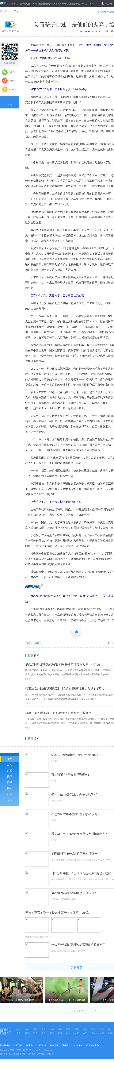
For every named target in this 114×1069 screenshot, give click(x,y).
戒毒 (37, 643)
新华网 (3, 11)
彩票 (52, 1033)
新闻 (9, 764)
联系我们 (30, 1045)
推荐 (9, 758)
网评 (9, 782)
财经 (9, 770)
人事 (52, 1029)
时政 (18, 1029)
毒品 (29, 643)
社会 (9, 794)
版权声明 (54, 1045)
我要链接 (42, 1045)
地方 (27, 1029)
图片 (9, 788)
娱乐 (60, 1033)
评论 (10, 104)
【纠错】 (107, 643)
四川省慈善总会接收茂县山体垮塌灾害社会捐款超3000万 (44, 3)
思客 (18, 1033)
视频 (43, 1033)
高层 (43, 1029)
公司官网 (18, 1045)
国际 (9, 776)
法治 (9, 800)
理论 (60, 1029)
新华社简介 (5, 1045)
